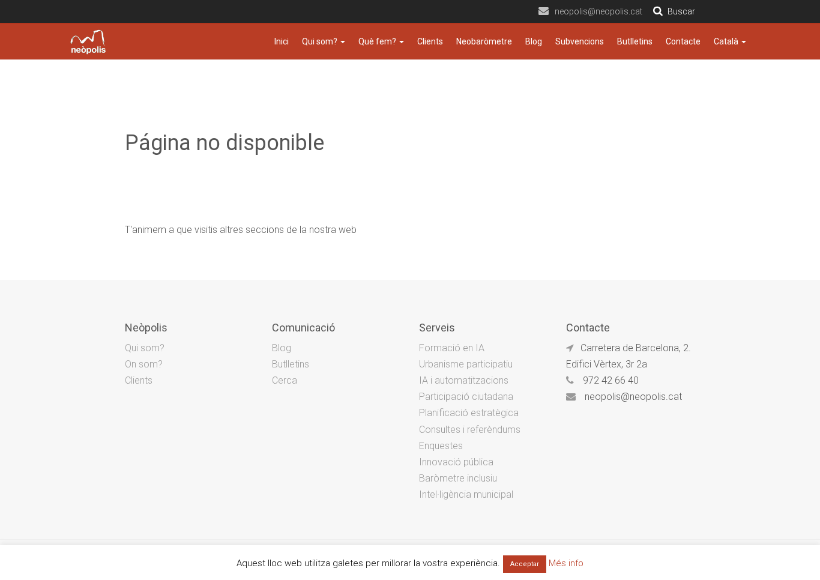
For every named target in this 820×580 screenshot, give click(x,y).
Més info (566, 563)
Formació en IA (451, 348)
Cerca (284, 380)
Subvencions (579, 41)
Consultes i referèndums (469, 429)
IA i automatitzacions (463, 380)
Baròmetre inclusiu (458, 478)
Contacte (683, 41)
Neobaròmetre (484, 41)
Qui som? (320, 41)
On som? (144, 364)
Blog (533, 41)
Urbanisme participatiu (466, 364)
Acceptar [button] (524, 564)
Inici (281, 41)
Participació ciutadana (466, 396)
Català (727, 41)
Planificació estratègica (469, 412)
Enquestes (441, 446)
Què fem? (378, 41)
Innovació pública (456, 462)
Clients (430, 41)
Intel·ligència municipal (466, 494)
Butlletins (635, 41)
